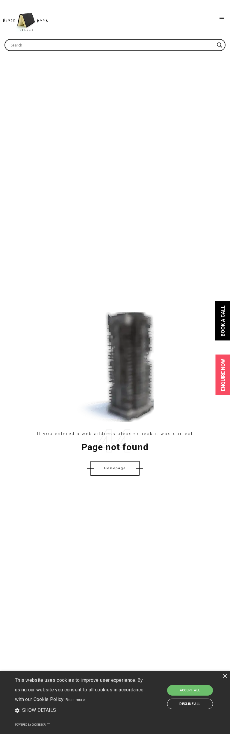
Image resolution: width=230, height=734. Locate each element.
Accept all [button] (190, 690)
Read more (75, 700)
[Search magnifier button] (219, 45)
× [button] (225, 676)
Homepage (115, 468)
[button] (80, 710)
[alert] (115, 702)
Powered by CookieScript (32, 724)
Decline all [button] (189, 704)
